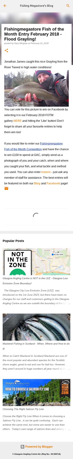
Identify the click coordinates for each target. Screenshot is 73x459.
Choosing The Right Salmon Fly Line (23, 409)
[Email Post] (6, 190)
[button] (6, 50)
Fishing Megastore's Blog (36, 5)
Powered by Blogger (39, 446)
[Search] (68, 5)
